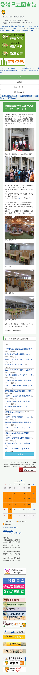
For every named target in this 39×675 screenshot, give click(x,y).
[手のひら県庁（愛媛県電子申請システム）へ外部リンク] (14, 669)
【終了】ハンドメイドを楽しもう (18, 427)
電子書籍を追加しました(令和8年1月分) (20, 443)
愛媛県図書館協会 (26, 96)
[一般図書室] (14, 581)
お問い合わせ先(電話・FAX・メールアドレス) (19, 27)
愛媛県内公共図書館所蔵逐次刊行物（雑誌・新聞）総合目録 (19, 70)
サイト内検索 (29, 28)
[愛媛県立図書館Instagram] (15, 571)
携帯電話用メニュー (28, 68)
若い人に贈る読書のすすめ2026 (17, 448)
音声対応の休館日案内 (10, 527)
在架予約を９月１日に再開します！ (18, 370)
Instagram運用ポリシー (25, 30)
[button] (19, 77)
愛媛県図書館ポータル (9, 96)
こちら (19, 198)
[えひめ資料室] (14, 592)
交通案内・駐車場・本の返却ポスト (14, 26)
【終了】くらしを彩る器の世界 (17, 433)
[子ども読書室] (14, 586)
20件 (8, 344)
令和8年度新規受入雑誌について (17, 406)
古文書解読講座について (14, 364)
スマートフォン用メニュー (11, 68)
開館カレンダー (8, 531)
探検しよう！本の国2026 (14, 412)
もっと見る (19, 454)
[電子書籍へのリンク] (14, 631)
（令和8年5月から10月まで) (12, 533)
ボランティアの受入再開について (18, 354)
